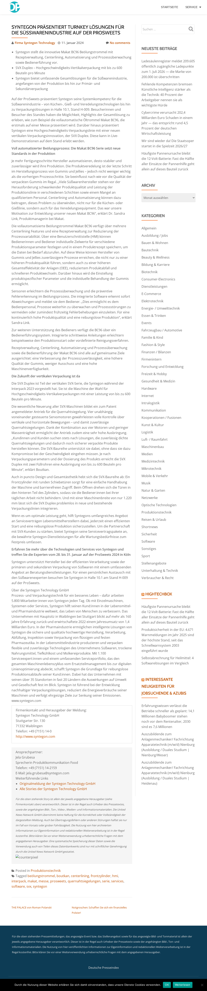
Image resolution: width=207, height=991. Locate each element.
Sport (146, 556)
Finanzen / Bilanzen (156, 352)
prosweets (58, 881)
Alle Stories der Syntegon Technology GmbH (53, 789)
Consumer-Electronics (158, 279)
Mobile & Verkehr (155, 476)
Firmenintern (152, 359)
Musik (146, 483)
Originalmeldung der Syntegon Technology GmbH (57, 783)
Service (191, 7)
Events (147, 323)
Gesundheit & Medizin (158, 381)
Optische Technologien (159, 505)
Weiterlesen (182, 984)
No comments (120, 43)
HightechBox (158, 594)
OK (167, 984)
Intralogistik (150, 403)
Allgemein (149, 228)
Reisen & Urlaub (154, 519)
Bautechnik (150, 250)
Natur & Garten (153, 490)
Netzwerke (150, 498)
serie (106, 881)
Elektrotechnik (152, 301)
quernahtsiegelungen (84, 881)
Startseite (169, 7)
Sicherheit (149, 534)
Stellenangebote (154, 563)
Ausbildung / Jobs (155, 235)
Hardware (149, 388)
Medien (147, 454)
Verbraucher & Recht (158, 578)
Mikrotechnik (151, 468)
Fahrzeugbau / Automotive (162, 330)
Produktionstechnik (46, 870)
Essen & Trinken (154, 315)
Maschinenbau (153, 447)
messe (44, 881)
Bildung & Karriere (156, 264)
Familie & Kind (152, 337)
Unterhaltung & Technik (160, 570)
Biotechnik (149, 272)
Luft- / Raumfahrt (155, 439)
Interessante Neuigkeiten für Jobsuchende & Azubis (164, 686)
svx (28, 886)
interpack (19, 881)
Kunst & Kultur (153, 425)
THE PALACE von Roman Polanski (32, 907)
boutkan (63, 876)
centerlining (80, 876)
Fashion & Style (153, 345)
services (117, 881)
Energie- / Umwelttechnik (161, 308)
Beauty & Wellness (156, 257)
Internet (148, 396)
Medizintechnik (153, 461)
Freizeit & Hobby (154, 374)
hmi (115, 876)
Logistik (147, 432)
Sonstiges (149, 548)
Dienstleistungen (154, 286)
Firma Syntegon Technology (35, 43)
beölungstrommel (41, 876)
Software (148, 541)
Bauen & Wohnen (155, 243)
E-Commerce (151, 294)
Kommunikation (154, 410)
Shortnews (150, 527)
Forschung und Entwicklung (163, 366)
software (18, 886)
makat (32, 881)
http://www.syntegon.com (35, 736)
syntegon (40, 886)
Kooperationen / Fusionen (161, 417)
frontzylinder (101, 876)
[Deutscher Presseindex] (15, 7)
